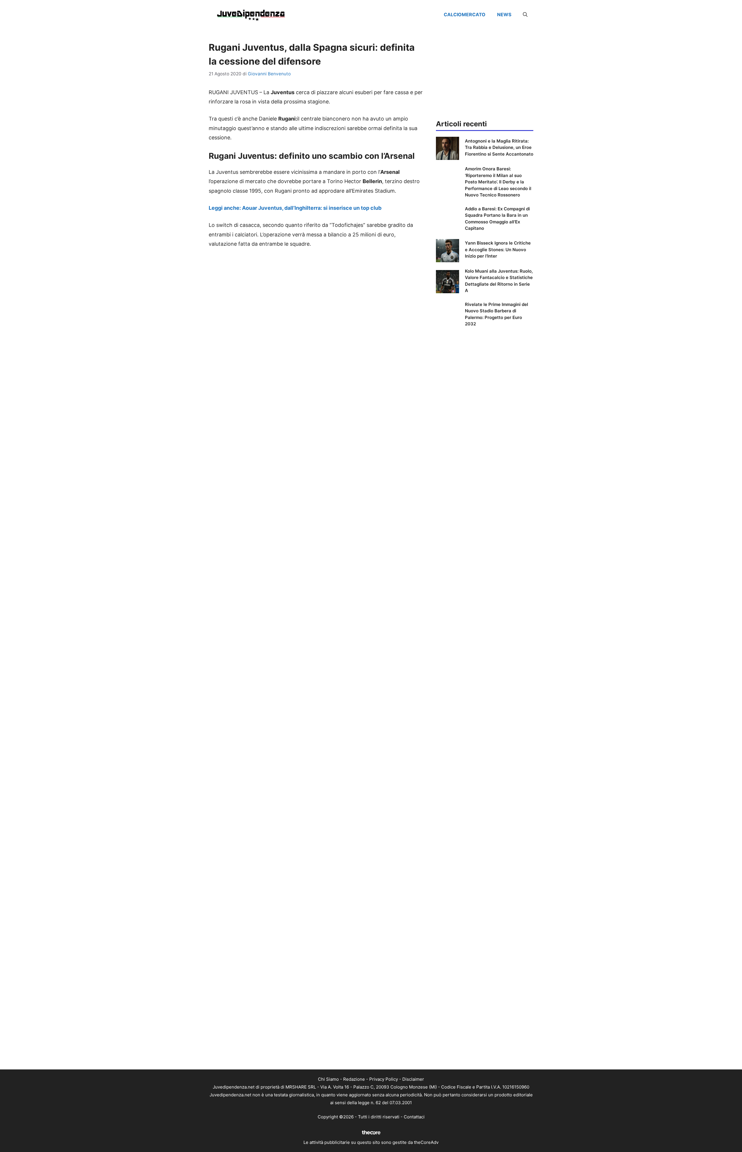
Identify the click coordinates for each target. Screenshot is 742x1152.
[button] (525, 14)
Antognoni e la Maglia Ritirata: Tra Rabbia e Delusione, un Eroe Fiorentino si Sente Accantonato (499, 147)
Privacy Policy (383, 1079)
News (504, 14)
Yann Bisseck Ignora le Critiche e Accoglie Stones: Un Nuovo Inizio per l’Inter (498, 249)
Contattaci (414, 1117)
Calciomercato (464, 14)
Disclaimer (413, 1079)
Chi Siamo (328, 1079)
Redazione (354, 1079)
